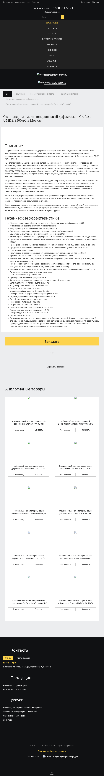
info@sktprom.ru (41, 8)
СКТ (7, 94)
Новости (52, 50)
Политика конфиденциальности (52, 751)
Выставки (52, 45)
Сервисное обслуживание (15, 716)
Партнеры (52, 28)
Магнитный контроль (69, 94)
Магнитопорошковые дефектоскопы (22, 99)
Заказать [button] (52, 342)
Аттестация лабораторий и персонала (20, 712)
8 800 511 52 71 (63, 8)
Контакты (52, 66)
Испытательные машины (14, 690)
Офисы (8, 658)
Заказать (39, 430)
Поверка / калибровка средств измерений (22, 708)
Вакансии (52, 61)
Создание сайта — (34, 756)
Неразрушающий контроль (42, 94)
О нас (52, 55)
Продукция (52, 23)
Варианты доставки (56, 367)
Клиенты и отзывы (52, 39)
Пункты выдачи (23, 658)
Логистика (7, 720)
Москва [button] (95, 2)
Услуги (52, 34)
